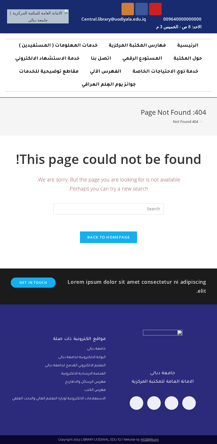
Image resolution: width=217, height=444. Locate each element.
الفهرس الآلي (105, 71)
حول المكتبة (187, 58)
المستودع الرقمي (142, 58)
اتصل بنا (101, 58)
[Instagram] (127, 9)
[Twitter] (154, 403)
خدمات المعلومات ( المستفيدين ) (58, 45)
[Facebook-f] (141, 9)
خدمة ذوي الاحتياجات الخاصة (165, 71)
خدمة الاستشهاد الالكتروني (47, 58)
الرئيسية (187, 45)
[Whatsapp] (171, 403)
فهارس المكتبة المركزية (137, 45)
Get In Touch (33, 282)
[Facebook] (189, 403)
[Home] (204, 121)
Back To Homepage (108, 237)
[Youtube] (155, 9)
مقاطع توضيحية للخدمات (49, 71)
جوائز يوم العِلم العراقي (109, 84)
